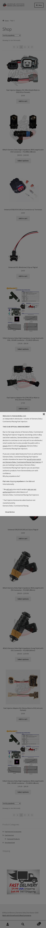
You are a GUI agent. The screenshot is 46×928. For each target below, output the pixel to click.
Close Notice (10, 512)
